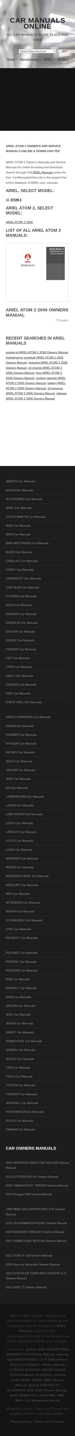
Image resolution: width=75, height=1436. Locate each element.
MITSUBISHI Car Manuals (23, 902)
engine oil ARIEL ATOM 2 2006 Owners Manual (37, 352)
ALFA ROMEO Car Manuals (24, 499)
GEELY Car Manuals (19, 675)
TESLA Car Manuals (19, 1076)
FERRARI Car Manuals (21, 649)
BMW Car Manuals (18, 534)
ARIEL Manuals (43, 172)
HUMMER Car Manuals (21, 734)
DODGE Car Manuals (20, 640)
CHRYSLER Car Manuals (22, 587)
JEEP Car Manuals (18, 778)
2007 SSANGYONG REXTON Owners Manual (36, 1240)
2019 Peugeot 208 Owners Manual (29, 1194)
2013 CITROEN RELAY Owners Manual (32, 1176)
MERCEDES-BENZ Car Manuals (27, 876)
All (7, 199)
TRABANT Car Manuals (21, 1094)
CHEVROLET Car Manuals (23, 578)
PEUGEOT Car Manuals (22, 938)
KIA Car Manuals (17, 787)
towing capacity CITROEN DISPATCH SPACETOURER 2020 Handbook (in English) (37, 1369)
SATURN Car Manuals (20, 1005)
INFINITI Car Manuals (20, 752)
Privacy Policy (21, 1421)
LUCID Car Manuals (19, 849)
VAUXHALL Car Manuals (22, 1103)
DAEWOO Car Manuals (21, 614)
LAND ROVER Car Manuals (24, 814)
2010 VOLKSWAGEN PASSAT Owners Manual (36, 1223)
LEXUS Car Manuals (19, 823)
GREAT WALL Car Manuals (24, 702)
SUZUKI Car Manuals (20, 1058)
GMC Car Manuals (18, 693)
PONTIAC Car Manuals (21, 961)
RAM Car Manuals (18, 979)
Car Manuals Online (37, 23)
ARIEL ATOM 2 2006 (19, 222)
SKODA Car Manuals (19, 1023)
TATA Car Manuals (18, 1067)
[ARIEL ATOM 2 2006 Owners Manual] (37, 272)
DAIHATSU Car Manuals (22, 622)
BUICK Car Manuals (19, 552)
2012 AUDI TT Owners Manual (26, 1287)
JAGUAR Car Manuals (20, 770)
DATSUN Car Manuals (20, 631)
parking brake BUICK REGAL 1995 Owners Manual (38, 1380)
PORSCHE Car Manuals (22, 970)
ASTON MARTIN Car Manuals (26, 516)
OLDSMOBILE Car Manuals (24, 920)
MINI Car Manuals (18, 893)
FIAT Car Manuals (18, 658)
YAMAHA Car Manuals (20, 1129)
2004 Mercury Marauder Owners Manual (33, 1264)
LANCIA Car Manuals (20, 805)
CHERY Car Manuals (20, 569)
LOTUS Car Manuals (19, 840)
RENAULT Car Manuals (21, 988)
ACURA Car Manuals (19, 490)
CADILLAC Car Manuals (22, 561)
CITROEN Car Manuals (21, 596)
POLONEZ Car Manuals (22, 952)
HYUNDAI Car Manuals (21, 743)
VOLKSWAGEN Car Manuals (25, 1111)
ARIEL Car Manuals (19, 507)
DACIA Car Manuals (19, 605)
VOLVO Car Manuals (19, 1120)
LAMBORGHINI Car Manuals (25, 796)
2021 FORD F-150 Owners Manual (29, 1255)
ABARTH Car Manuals (20, 481)
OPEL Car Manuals (18, 929)
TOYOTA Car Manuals (20, 1085)
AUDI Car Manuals (18, 525)
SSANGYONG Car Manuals (24, 1041)
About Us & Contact (49, 1421)
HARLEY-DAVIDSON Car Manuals (28, 717)
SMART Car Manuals (20, 1032)
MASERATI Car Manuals (22, 858)
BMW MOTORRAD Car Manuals (27, 543)
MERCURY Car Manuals (22, 885)
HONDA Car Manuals (20, 726)
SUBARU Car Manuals (20, 1050)
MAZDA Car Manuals (20, 867)
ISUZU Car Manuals (19, 761)
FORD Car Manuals (19, 666)
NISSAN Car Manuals (20, 911)
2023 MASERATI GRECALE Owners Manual (35, 1232)
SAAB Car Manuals (18, 997)
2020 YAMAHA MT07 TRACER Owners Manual (37, 1185)
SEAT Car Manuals (18, 1014)
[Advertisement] (37, 99)
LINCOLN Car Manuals (21, 832)
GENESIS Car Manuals (21, 684)
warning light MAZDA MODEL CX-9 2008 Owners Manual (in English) (38, 1359)
